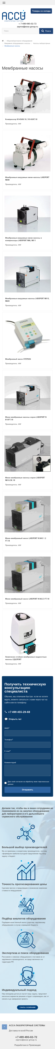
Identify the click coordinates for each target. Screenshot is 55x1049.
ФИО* (6, 728)
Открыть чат (12, 719)
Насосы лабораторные (41, 43)
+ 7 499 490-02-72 (27, 23)
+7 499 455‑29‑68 (19, 712)
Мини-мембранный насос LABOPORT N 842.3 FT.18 (27, 599)
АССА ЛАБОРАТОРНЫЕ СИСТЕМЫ (27, 1025)
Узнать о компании (27, 1007)
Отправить (27, 789)
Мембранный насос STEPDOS (18, 359)
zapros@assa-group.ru (27, 26)
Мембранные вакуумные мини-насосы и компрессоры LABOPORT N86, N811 (23, 239)
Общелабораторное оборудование (19, 41)
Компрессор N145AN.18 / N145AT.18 (21, 119)
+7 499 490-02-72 (26, 1037)
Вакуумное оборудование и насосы (17, 43)
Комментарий (10, 762)
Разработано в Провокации (27, 1045)
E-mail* (7, 751)
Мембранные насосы (12, 46)
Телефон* (8, 739)
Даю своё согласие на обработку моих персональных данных (28, 783)
